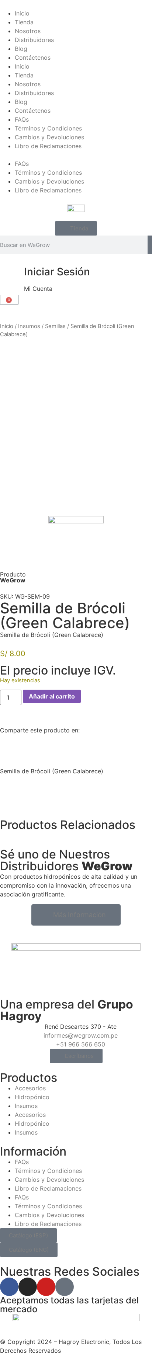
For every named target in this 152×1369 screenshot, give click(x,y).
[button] (76, 154)
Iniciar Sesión (57, 271)
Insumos (29, 326)
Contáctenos (33, 57)
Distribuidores (34, 39)
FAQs (22, 119)
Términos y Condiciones (48, 128)
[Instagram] (27, 1287)
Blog (21, 48)
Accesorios (30, 1088)
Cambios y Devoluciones (49, 137)
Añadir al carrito (52, 696)
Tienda (24, 22)
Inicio (22, 13)
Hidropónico (32, 1097)
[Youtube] (46, 1287)
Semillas (55, 326)
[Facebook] (9, 1287)
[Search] (150, 245)
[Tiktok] (64, 1287)
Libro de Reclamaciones (48, 146)
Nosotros (28, 31)
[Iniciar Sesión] (9, 272)
